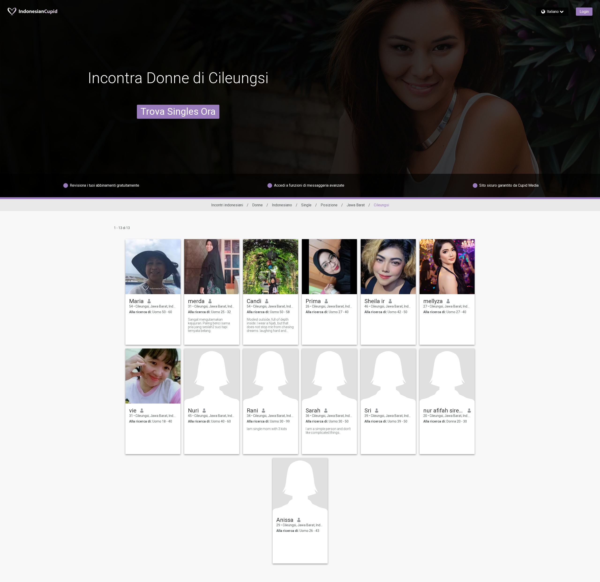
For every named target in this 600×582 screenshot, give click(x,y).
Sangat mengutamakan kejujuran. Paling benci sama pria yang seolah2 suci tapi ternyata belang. (209, 325)
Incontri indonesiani (227, 205)
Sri (367, 410)
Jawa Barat (356, 205)
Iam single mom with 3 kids (267, 429)
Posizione (329, 205)
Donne (257, 205)
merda (196, 301)
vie (132, 410)
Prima (313, 301)
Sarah (313, 410)
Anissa (284, 520)
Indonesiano (282, 205)
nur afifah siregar (443, 410)
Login (584, 11)
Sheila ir (374, 301)
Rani (252, 410)
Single (306, 205)
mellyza (433, 301)
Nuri (193, 410)
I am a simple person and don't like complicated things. (328, 430)
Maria (136, 301)
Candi (254, 301)
